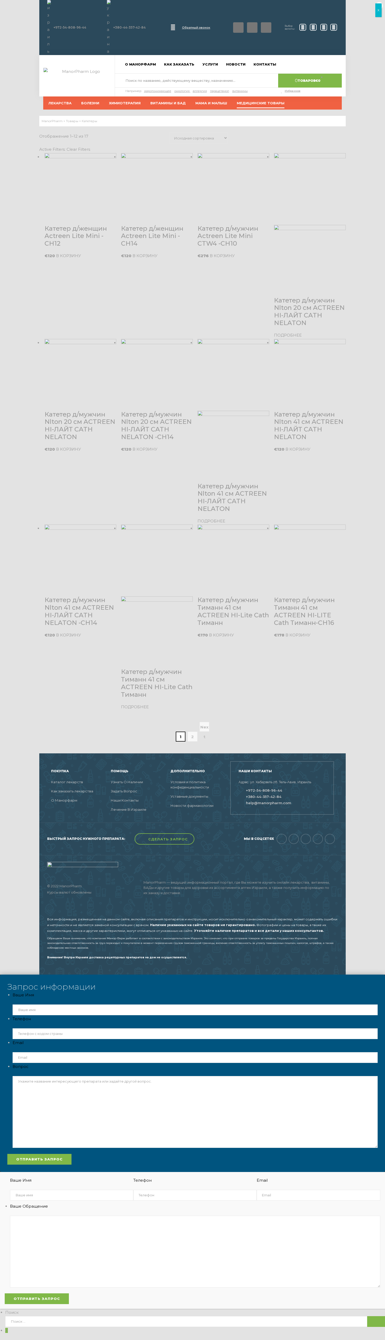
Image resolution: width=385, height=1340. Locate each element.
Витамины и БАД (168, 103)
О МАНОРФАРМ (140, 64)
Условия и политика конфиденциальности (189, 784)
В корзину (68, 255)
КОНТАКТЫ (265, 64)
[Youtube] (318, 839)
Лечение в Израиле (128, 809)
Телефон (22, 1018)
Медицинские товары (260, 103)
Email (18, 1042)
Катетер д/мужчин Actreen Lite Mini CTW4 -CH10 (227, 236)
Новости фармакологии (191, 805)
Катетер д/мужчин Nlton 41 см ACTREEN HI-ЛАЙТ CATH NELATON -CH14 (79, 611)
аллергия (200, 91)
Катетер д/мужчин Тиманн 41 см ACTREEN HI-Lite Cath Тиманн (156, 683)
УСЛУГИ (210, 64)
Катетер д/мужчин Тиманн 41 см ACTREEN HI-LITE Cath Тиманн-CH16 (304, 611)
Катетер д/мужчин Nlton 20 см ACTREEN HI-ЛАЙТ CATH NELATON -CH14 (156, 425)
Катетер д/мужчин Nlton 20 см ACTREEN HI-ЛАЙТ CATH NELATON (309, 311)
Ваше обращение (29, 1206)
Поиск (12, 1312)
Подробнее (288, 335)
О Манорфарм (64, 800)
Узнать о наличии (127, 782)
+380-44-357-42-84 (129, 27)
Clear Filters (78, 149)
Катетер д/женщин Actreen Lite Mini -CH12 (76, 236)
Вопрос (21, 1066)
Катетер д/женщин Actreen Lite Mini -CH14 (152, 236)
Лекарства (60, 103)
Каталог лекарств (67, 782)
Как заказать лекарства (72, 791)
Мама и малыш (211, 103)
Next (204, 728)
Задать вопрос (124, 791)
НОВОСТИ (235, 64)
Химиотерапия (125, 103)
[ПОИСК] (376, 1321)
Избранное (292, 91)
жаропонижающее (157, 91)
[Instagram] (266, 27)
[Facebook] (238, 27)
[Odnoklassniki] (306, 839)
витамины (240, 91)
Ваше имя (23, 994)
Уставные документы (189, 796)
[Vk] (252, 27)
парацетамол (219, 91)
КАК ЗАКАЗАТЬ (179, 64)
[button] (164, 839)
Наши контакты (125, 800)
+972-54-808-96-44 (69, 27)
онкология (182, 91)
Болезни (90, 103)
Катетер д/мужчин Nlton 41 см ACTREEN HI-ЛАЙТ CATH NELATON (232, 497)
